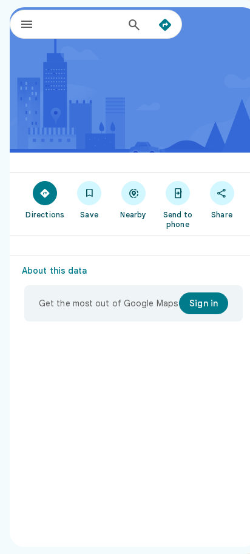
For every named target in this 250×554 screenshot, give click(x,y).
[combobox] (83, 24)
